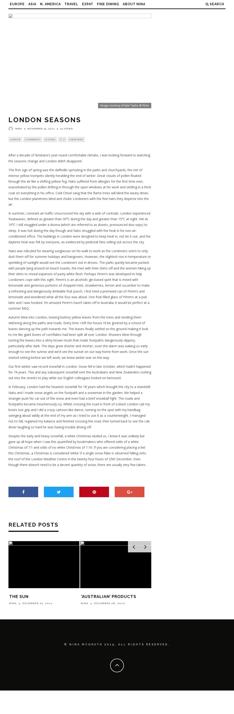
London (15, 139)
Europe (17, 4)
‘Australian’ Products (108, 596)
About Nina (134, 4)
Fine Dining (108, 4)
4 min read (76, 139)
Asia (32, 4)
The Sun (19, 596)
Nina (18, 128)
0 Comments (32, 139)
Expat (87, 4)
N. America (50, 4)
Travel (71, 4)
